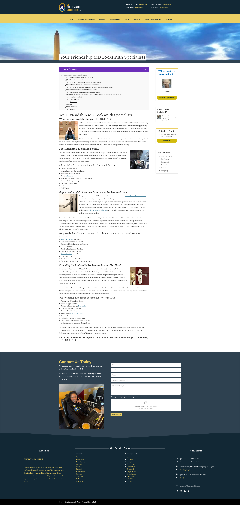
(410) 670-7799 (138, 7)
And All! (130, 481)
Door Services (115, 20)
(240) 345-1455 (164, 7)
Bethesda (79, 469)
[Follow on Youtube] (188, 491)
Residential (164, 165)
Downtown (130, 457)
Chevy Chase (131, 464)
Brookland (130, 469)
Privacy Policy (92, 502)
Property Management (86, 20)
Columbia (79, 479)
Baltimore (79, 457)
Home (71, 20)
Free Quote (167, 140)
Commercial (165, 162)
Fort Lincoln (131, 476)
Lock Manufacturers (153, 20)
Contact (137, 20)
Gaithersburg (80, 459)
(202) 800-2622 (185, 478)
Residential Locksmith (87, 265)
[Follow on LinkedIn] (184, 491)
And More (79, 481)
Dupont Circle (131, 471)
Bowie (78, 467)
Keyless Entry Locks (76, 313)
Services (102, 20)
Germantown (80, 471)
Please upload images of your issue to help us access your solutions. (129, 397)
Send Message (116, 414)
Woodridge (130, 479)
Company (169, 20)
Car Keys (69, 176)
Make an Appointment (166, 97)
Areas (127, 20)
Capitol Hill (131, 467)
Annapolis (79, 476)
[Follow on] (192, 491)
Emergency (164, 170)
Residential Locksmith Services (91, 298)
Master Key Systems (67, 239)
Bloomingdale (131, 474)
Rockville (79, 464)
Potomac (79, 474)
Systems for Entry (66, 254)
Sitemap (84, 502)
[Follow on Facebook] (177, 491)
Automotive (164, 168)
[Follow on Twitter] (181, 491)
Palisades (130, 459)
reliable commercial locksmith (97, 210)
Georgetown (131, 462)
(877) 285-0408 (166, 4)
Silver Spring (80, 462)
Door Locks (82, 306)
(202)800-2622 (142, 4)
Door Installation (166, 156)
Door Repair (165, 159)
